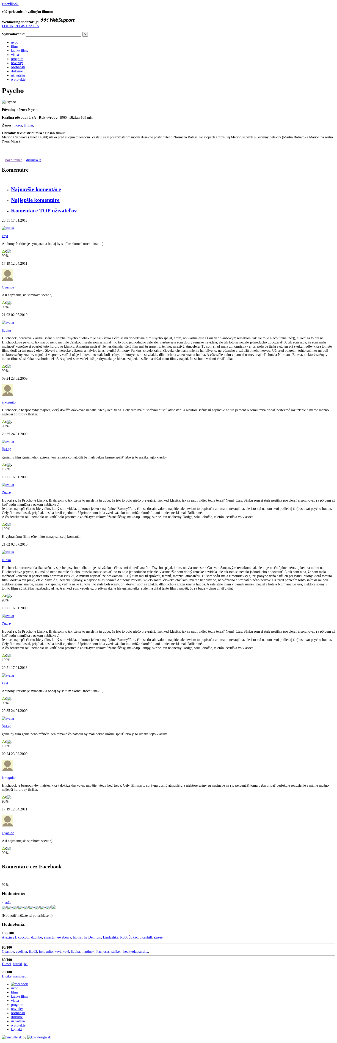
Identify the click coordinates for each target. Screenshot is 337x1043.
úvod (14, 42)
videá (15, 55)
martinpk (88, 951)
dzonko (36, 937)
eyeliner (21, 951)
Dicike (6, 976)
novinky (17, 63)
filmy (15, 46)
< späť (6, 902)
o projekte (18, 79)
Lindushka (110, 937)
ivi (26, 964)
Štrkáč (6, 449)
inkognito (9, 402)
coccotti (23, 937)
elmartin (49, 937)
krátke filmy (19, 50)
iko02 (33, 951)
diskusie (17, 71)
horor (18, 125)
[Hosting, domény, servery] (57, 22)
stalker (116, 951)
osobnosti (18, 67)
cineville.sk (10, 4)
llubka (6, 330)
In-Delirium (92, 937)
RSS (123, 937)
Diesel (6, 964)
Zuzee (6, 492)
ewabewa (64, 937)
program (17, 59)
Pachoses (103, 951)
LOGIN (8, 26)
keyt (5, 236)
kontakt (16, 1029)
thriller (28, 125)
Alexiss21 (9, 937)
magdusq (19, 976)
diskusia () (33, 160)
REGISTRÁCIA (26, 26)
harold (17, 964)
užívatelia (18, 75)
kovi (66, 951)
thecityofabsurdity (135, 951)
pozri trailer (13, 160)
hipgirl (77, 937)
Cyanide (8, 287)
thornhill (146, 937)
